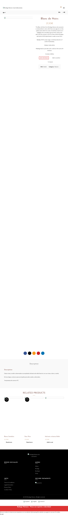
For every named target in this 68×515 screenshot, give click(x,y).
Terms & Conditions (9, 482)
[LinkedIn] (42, 353)
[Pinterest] (38, 353)
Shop (36, 473)
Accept (2, 514)
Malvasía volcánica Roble (52, 436)
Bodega (37, 468)
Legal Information (8, 485)
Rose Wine (28, 436)
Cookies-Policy (8, 489)
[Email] (34, 353)
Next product (64, 12)
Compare (50, 62)
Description (34, 364)
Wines (36, 466)
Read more (9, 442)
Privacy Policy (7, 487)
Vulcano (56, 67)
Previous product (60, 12)
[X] (29, 353)
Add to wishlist (56, 58)
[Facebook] (25, 353)
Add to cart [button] (50, 442)
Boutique (37, 471)
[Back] (4, 12)
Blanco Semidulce (9, 436)
